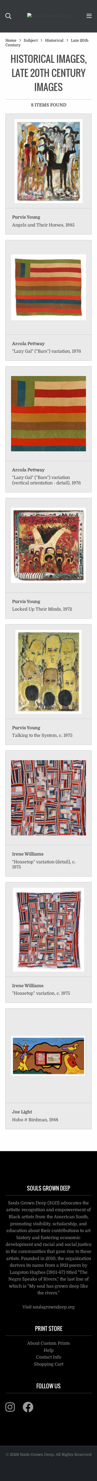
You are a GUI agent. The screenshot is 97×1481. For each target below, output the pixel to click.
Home (10, 40)
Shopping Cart (48, 1364)
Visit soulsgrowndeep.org (48, 1307)
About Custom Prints (48, 1343)
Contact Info (48, 1357)
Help (49, 1350)
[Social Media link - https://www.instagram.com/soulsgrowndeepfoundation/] (13, 1409)
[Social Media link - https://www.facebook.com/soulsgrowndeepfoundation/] (31, 1409)
